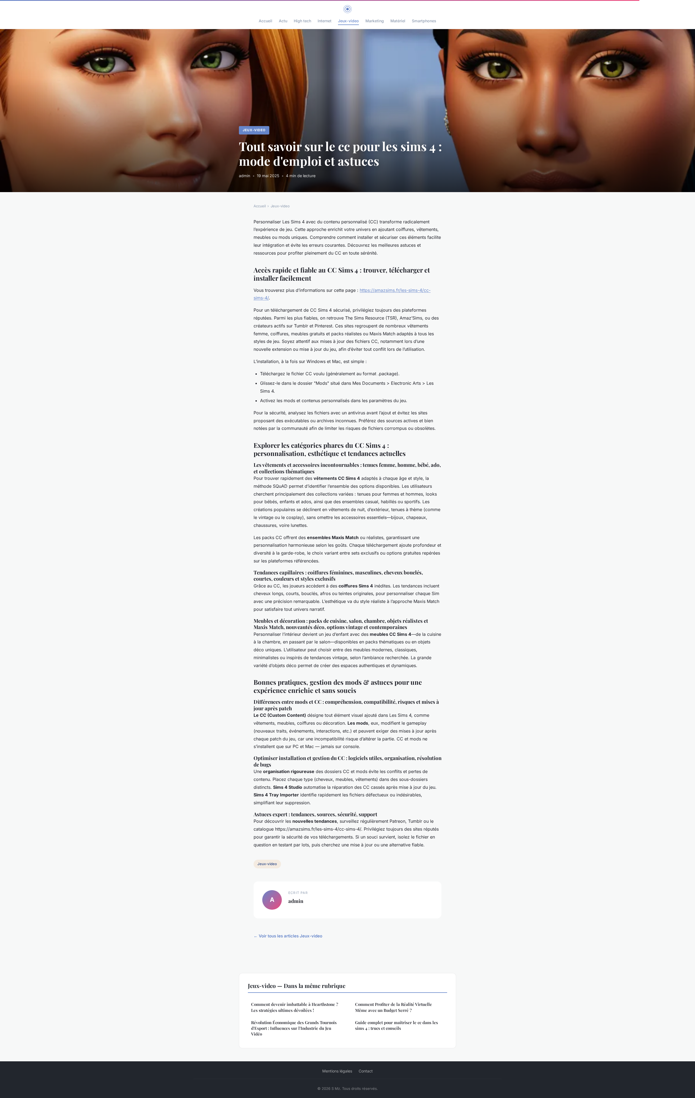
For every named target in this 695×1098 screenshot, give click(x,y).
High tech (302, 20)
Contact (366, 1071)
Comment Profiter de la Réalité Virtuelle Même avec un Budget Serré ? (393, 1007)
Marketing (374, 20)
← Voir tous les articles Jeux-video (288, 936)
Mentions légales (337, 1071)
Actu (283, 20)
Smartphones (424, 20)
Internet (324, 20)
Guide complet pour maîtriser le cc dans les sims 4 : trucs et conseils (396, 1025)
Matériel (397, 20)
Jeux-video (348, 20)
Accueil (265, 20)
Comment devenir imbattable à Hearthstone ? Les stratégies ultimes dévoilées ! (294, 1007)
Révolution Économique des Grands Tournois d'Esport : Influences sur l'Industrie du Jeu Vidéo (294, 1028)
